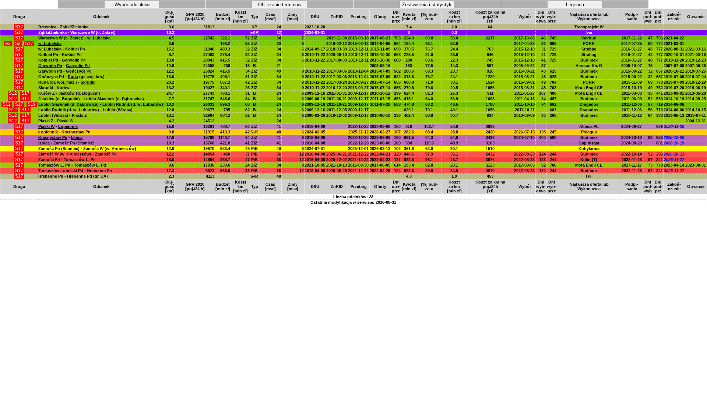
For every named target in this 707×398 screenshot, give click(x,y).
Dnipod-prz (658, 16)
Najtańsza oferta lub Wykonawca (589, 16)
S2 (18, 43)
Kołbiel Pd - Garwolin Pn (62, 60)
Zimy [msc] (292, 16)
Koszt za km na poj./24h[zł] (490, 16)
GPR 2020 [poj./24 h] (195, 16)
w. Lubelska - (61, 49)
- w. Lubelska (74, 38)
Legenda (575, 4)
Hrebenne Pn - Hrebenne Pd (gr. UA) (73, 176)
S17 (19, 26)
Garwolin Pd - (65, 71)
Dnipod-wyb (648, 16)
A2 (8, 43)
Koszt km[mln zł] (240, 16)
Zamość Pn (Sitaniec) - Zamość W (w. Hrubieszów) (87, 148)
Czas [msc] (270, 16)
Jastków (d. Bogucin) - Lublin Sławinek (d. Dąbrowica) (91, 99)
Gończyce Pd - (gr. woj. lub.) (71, 76)
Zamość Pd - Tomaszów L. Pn (67, 159)
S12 (13, 93)
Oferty (380, 16)
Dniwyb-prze (551, 16)
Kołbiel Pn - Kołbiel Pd (60, 54)
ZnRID (337, 16)
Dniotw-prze (396, 16)
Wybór (524, 16)
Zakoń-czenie (674, 16)
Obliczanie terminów (279, 4)
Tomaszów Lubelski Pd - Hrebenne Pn (75, 170)
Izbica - (66, 143)
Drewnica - (63, 27)
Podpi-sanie (631, 16)
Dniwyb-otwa (541, 16)
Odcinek (101, 16)
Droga (19, 16)
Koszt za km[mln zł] (454, 16)
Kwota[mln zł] (409, 16)
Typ (254, 16)
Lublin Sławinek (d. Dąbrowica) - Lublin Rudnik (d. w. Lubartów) (100, 104)
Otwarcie (695, 16)
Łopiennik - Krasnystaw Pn (64, 132)
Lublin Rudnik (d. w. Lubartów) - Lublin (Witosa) (85, 110)
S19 (32, 104)
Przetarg (359, 16)
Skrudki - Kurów (54, 87)
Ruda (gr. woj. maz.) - (66, 82)
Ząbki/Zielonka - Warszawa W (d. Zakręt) (77, 32)
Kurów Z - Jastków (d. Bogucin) (69, 93)
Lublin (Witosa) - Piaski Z (62, 115)
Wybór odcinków (132, 4)
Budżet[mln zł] (222, 16)
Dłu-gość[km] (169, 16)
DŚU (315, 16)
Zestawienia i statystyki (427, 4)
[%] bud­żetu (429, 16)
